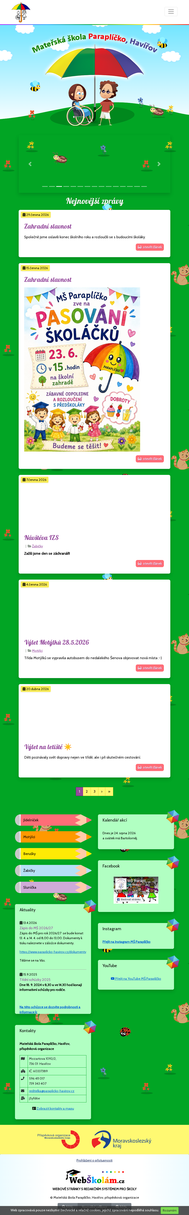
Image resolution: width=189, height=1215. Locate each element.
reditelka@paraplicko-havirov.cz (51, 1091)
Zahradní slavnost (47, 226)
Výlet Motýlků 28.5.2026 (56, 642)
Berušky (29, 854)
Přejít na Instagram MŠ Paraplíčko (127, 942)
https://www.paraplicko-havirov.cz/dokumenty (53, 952)
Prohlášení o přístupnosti (94, 1160)
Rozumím (170, 1210)
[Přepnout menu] (171, 11)
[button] (30, 164)
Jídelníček (30, 820)
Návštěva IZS (41, 537)
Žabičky (37, 546)
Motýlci (37, 651)
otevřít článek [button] (152, 247)
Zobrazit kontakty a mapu (55, 1108)
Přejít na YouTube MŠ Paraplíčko (138, 979)
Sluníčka (29, 887)
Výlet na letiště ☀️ (48, 747)
